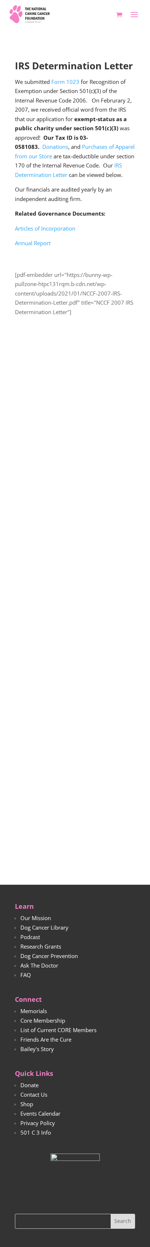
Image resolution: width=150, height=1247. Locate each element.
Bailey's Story (37, 1049)
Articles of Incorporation (45, 228)
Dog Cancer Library (44, 927)
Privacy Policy (37, 1123)
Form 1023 (65, 81)
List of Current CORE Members (58, 1030)
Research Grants (40, 946)
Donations (55, 146)
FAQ (25, 974)
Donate (29, 1085)
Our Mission (35, 918)
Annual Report (33, 243)
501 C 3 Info (35, 1132)
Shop (26, 1104)
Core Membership (42, 1020)
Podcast (30, 937)
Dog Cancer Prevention (49, 956)
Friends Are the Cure (45, 1039)
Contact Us (33, 1094)
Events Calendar (40, 1113)
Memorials (33, 1011)
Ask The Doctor (39, 965)
